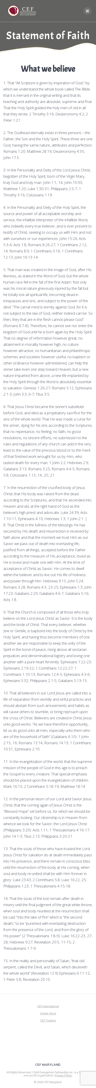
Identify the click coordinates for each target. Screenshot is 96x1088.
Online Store (48, 1013)
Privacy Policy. (63, 1075)
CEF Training (48, 1020)
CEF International (48, 1006)
